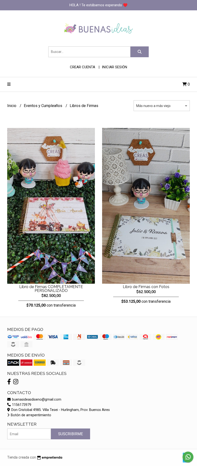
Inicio (12, 105)
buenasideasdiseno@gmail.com (36, 399)
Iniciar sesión (114, 67)
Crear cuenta (82, 67)
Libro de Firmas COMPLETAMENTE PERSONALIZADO (51, 288)
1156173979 (21, 405)
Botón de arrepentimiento (30, 415)
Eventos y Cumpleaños (43, 105)
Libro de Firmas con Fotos (146, 286)
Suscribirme (70, 434)
